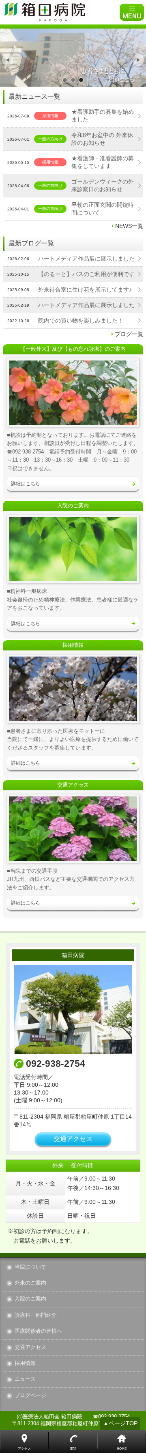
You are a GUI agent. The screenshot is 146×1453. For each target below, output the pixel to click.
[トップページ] (61, 12)
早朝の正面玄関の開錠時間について (102, 208)
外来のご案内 (30, 1283)
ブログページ (30, 1395)
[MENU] (132, 12)
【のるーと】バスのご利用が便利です (86, 274)
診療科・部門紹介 (36, 1315)
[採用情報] (73, 689)
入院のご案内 (30, 1299)
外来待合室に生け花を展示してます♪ (85, 289)
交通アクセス (73, 1138)
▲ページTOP (120, 1423)
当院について (30, 1267)
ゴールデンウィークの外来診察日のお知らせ (102, 185)
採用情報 (25, 1363)
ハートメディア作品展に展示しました (86, 258)
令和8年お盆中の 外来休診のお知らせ (102, 139)
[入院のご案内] (73, 549)
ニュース (25, 1379)
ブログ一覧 (129, 334)
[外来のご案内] (73, 392)
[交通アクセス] (73, 828)
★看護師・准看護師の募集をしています (102, 162)
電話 (73, 1449)
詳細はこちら (25, 483)
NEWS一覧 (129, 226)
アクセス (24, 1449)
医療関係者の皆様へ (38, 1331)
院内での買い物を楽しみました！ (80, 320)
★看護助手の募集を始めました (102, 115)
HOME (122, 1449)
